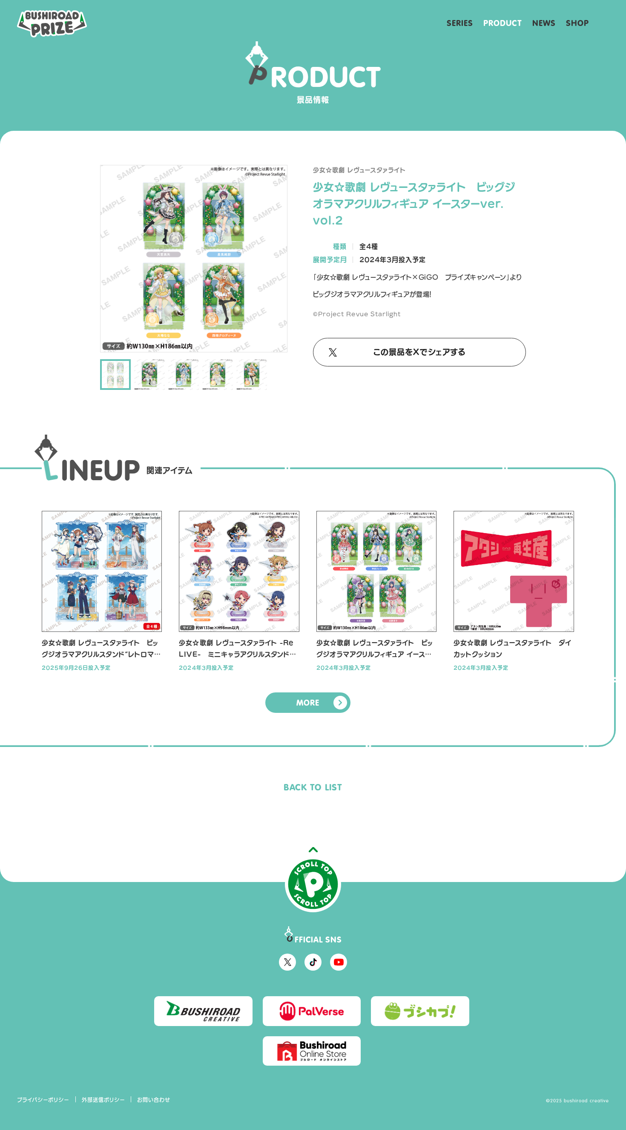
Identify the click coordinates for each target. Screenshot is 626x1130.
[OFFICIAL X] (287, 962)
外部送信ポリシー (103, 1099)
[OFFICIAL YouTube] (338, 962)
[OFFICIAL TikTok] (313, 962)
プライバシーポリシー (43, 1099)
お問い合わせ (153, 1099)
